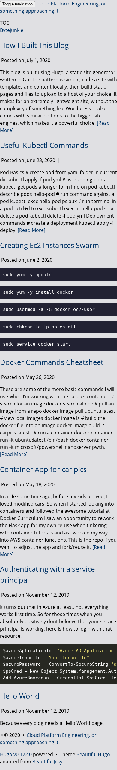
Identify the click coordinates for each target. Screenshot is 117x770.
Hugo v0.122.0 (16, 754)
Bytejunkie (11, 30)
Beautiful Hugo (93, 754)
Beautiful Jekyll (48, 761)
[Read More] (31, 230)
